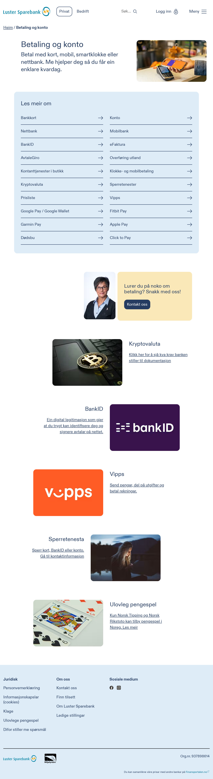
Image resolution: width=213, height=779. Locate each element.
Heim (8, 27)
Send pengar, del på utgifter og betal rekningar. (137, 488)
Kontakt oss (66, 688)
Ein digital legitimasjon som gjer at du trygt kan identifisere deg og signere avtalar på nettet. (73, 425)
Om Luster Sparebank (75, 706)
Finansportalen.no (196, 772)
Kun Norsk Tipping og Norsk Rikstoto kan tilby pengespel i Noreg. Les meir (136, 621)
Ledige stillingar (70, 715)
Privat (64, 11)
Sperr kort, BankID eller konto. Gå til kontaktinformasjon (58, 553)
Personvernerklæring (21, 688)
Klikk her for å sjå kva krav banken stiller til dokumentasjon (158, 357)
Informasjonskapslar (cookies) (21, 700)
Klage (8, 711)
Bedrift (83, 11)
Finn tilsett (65, 697)
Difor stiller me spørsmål (24, 729)
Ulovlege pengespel (21, 720)
